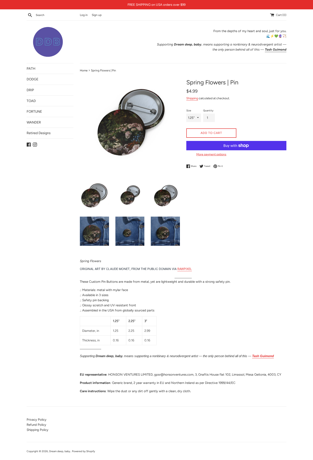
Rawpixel (184, 269)
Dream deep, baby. (60, 451)
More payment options (211, 154)
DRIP (30, 90)
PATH (31, 69)
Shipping (192, 98)
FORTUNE (34, 111)
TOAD (31, 101)
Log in (84, 15)
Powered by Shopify (83, 451)
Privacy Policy (36, 420)
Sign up (97, 15)
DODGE (32, 79)
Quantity (208, 110)
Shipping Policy (37, 430)
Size (188, 110)
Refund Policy (36, 425)
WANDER (34, 122)
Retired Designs (38, 133)
